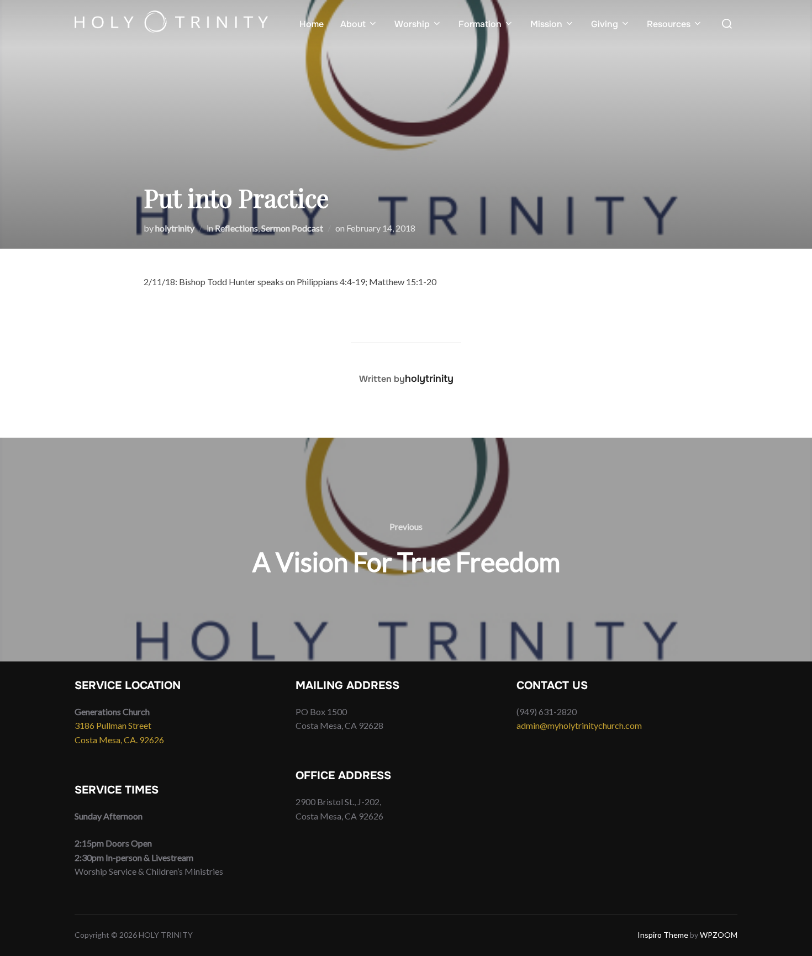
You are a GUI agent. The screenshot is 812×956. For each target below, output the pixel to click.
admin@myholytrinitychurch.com (579, 725)
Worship (412, 24)
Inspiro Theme (662, 934)
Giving (604, 24)
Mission (546, 24)
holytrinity (174, 228)
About (353, 24)
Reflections (236, 228)
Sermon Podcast (292, 228)
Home (311, 24)
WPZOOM (718, 934)
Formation (480, 24)
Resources (668, 24)
